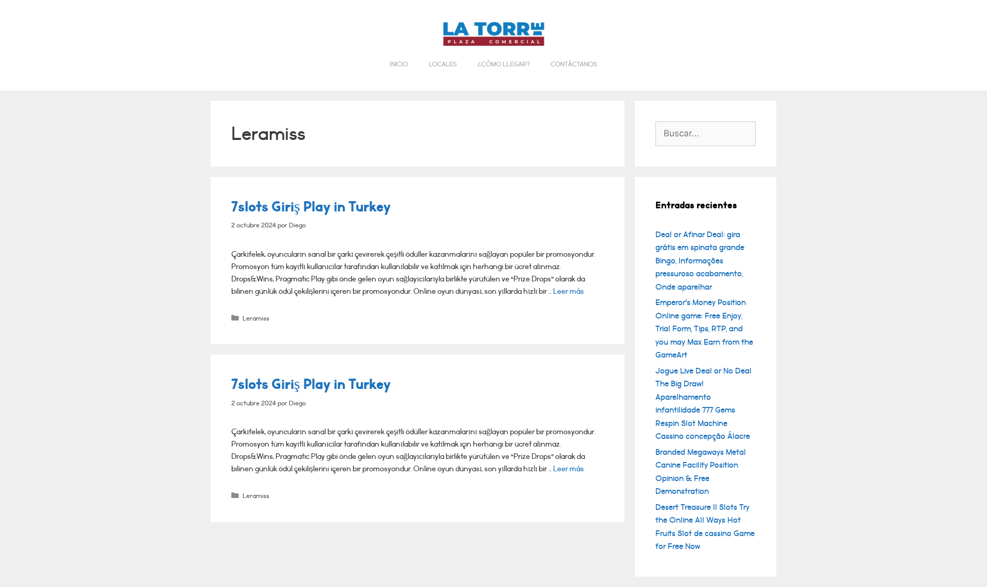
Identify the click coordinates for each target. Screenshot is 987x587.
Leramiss (256, 318)
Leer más (568, 291)
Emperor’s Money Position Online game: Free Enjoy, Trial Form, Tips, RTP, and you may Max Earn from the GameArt (704, 329)
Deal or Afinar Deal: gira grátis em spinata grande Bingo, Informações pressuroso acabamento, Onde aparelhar (699, 261)
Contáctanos (574, 64)
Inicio (399, 64)
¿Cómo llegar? (504, 64)
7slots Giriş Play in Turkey (311, 207)
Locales (443, 64)
